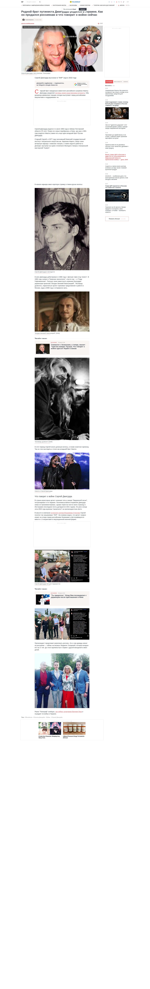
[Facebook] (109, 2)
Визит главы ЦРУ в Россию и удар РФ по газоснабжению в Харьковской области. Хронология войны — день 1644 (116, 157)
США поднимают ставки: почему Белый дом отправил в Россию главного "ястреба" (116, 103)
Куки (74, 9)
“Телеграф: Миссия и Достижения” (104, 5)
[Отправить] (39, 2)
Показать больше (114, 218)
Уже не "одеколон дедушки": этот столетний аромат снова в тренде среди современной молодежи (116, 126)
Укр (128, 2)
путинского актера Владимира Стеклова (65, 513)
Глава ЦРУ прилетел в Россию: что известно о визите (116, 186)
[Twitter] (119, 2)
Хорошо (82, 9)
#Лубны (48, 717)
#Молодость (28, 717)
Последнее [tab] (109, 81)
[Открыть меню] (22, 2)
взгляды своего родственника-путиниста (70, 93)
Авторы (122, 5)
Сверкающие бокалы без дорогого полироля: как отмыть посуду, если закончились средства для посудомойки (116, 93)
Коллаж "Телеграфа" (44, 73)
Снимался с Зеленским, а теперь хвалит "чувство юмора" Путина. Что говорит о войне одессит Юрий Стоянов (68, 346)
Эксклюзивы (73, 5)
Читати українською (27, 23)
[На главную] (75, 2)
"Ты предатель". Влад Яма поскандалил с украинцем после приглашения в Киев (69, 596)
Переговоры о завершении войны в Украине (36, 5)
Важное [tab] (126, 81)
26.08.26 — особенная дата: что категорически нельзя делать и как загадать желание (116, 177)
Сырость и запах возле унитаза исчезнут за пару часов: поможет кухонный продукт (116, 167)
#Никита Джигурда (39, 717)
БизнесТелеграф (85, 5)
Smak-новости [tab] (118, 81)
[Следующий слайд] (129, 5)
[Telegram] (114, 2)
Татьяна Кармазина (29, 19)
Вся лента (108, 85)
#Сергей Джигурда (56, 717)
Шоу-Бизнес (54, 342)
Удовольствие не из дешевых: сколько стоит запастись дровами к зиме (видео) (116, 146)
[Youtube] (116, 2)
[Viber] (111, 1)
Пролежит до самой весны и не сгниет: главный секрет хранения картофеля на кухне (116, 136)
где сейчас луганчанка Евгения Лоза (68, 712)
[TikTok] (123, 2)
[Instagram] (121, 2)
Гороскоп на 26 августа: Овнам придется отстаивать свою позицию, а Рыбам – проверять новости (115, 209)
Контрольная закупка (59, 5)
